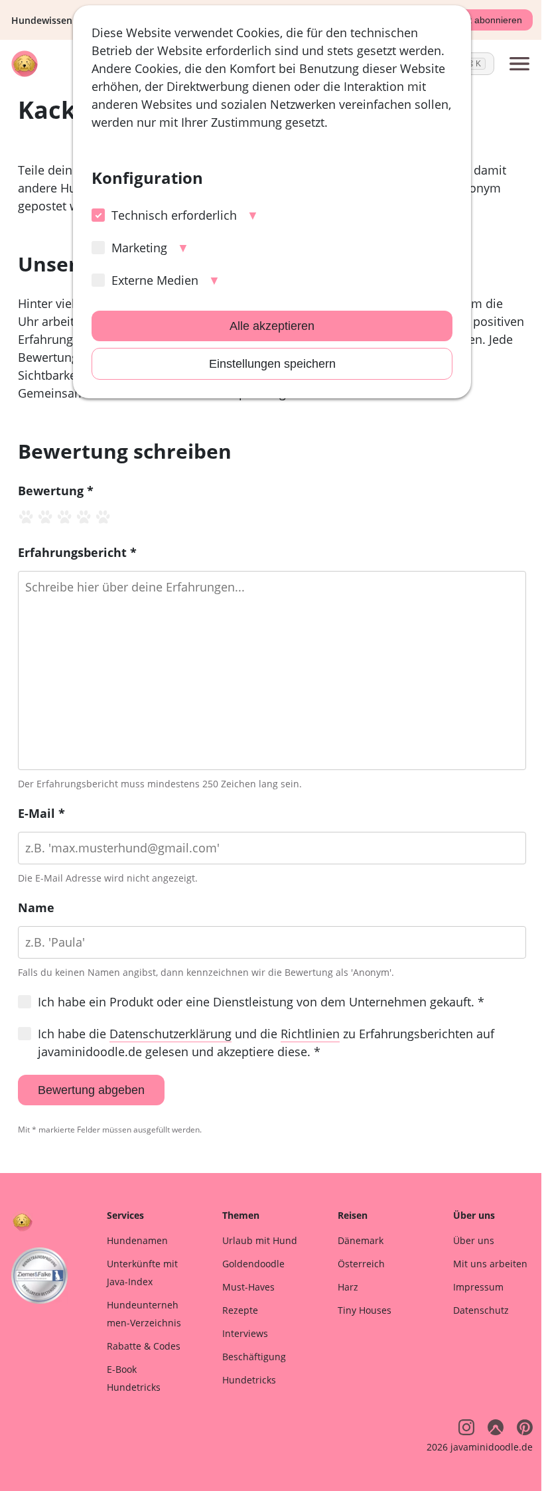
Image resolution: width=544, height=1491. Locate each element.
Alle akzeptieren (272, 326)
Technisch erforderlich (174, 215)
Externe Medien (154, 280)
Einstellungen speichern (272, 363)
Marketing (139, 248)
